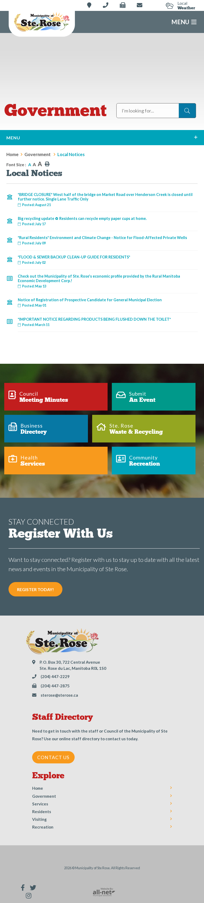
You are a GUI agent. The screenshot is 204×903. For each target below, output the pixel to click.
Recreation (42, 827)
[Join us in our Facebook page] (23, 887)
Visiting (39, 819)
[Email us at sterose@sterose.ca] (139, 5)
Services (40, 803)
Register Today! (35, 589)
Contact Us (53, 757)
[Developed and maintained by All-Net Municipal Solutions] (104, 891)
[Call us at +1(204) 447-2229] (105, 5)
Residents (41, 811)
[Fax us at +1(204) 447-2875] (123, 5)
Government (38, 154)
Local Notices (71, 154)
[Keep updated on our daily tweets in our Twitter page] (33, 887)
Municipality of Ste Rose (41, 22)
